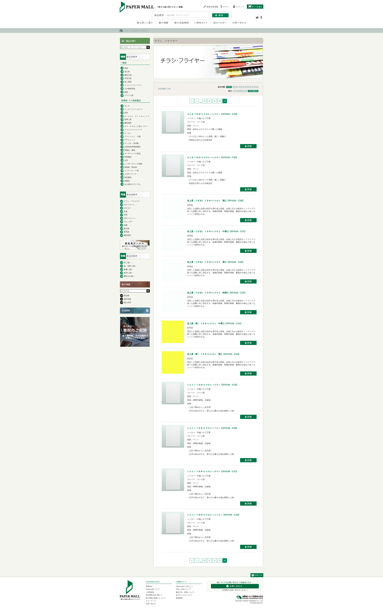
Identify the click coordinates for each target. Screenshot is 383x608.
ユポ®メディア (130, 174)
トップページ (127, 31)
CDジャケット (130, 218)
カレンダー (128, 222)
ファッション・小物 (132, 136)
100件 (248, 87)
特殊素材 (128, 157)
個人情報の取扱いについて (156, 598)
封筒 (125, 215)
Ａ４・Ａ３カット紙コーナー (136, 126)
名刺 (125, 211)
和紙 (126, 68)
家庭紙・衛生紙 (130, 167)
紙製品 (127, 181)
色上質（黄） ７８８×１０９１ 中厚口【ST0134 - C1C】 (214, 323)
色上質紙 (128, 82)
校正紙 (126, 228)
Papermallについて (153, 589)
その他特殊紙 (129, 89)
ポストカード (129, 205)
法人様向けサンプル (132, 184)
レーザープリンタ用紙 (133, 164)
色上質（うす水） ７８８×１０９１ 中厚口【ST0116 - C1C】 (216, 231)
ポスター (127, 208)
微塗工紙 (128, 75)
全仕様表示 (253, 91)
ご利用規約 (150, 592)
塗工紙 (127, 72)
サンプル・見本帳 (131, 143)
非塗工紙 (128, 78)
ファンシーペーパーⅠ (133, 85)
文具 (126, 160)
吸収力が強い (129, 276)
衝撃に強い (128, 269)
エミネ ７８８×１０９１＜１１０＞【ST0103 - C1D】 (212, 114)
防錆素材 (128, 177)
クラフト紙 (128, 95)
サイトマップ (151, 601)
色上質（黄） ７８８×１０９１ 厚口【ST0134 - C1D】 (213, 354)
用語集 (126, 296)
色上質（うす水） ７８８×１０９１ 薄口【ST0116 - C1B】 (215, 200)
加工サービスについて (184, 595)
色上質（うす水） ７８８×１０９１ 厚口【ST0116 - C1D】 (215, 262)
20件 (229, 87)
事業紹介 (149, 586)
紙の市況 (127, 302)
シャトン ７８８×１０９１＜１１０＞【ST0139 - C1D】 (213, 515)
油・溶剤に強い (130, 266)
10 (204, 101)
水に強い (127, 263)
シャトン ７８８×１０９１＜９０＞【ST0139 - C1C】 (212, 471)
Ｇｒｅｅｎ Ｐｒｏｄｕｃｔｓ (136, 116)
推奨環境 (179, 598)
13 (220, 101)
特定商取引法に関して (154, 595)
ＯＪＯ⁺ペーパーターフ (133, 109)
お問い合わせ (151, 604)
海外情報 (127, 299)
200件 (255, 87)
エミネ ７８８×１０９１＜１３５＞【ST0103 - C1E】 (212, 157)
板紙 (126, 92)
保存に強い (128, 273)
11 (210, 101)
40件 (235, 87)
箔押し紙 (128, 119)
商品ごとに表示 (240, 91)
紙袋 (125, 225)
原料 (126, 113)
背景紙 (126, 232)
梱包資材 (128, 123)
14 (225, 101)
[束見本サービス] (135, 249)
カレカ (127, 106)
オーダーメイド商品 (132, 153)
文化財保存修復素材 (132, 147)
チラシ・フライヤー (132, 201)
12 (214, 101)
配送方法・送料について (185, 592)
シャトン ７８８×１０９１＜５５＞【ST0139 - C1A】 (212, 385)
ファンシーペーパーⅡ (133, 130)
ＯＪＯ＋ (128, 133)
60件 (241, 87)
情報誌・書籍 (129, 150)
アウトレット (129, 140)
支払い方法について (183, 589)
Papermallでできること (184, 586)
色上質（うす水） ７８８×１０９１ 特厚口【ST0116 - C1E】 (216, 292)
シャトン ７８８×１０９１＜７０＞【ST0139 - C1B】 (212, 428)
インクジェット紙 (131, 170)
